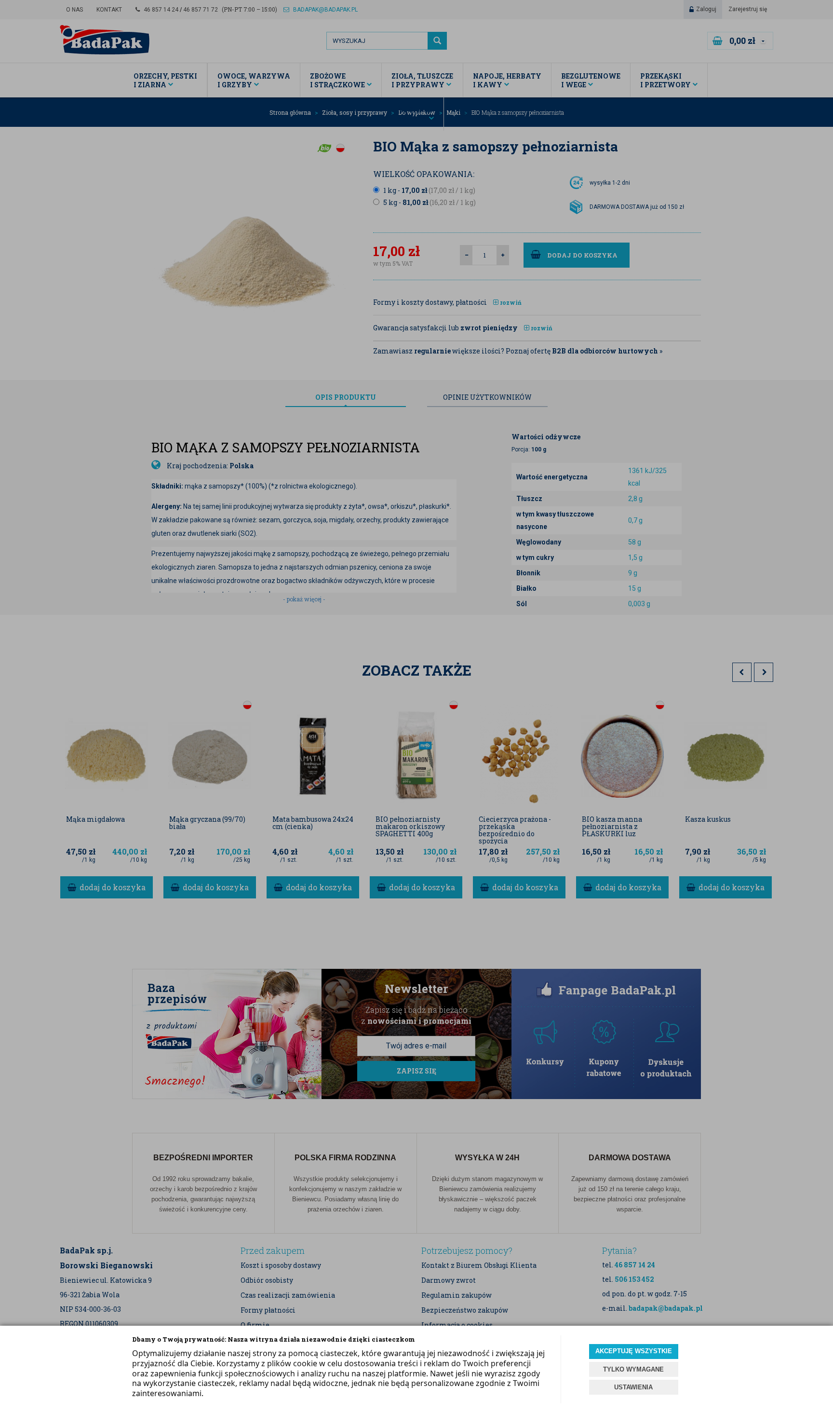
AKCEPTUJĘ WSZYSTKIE (633, 1351)
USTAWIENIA (633, 1387)
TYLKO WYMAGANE (633, 1369)
